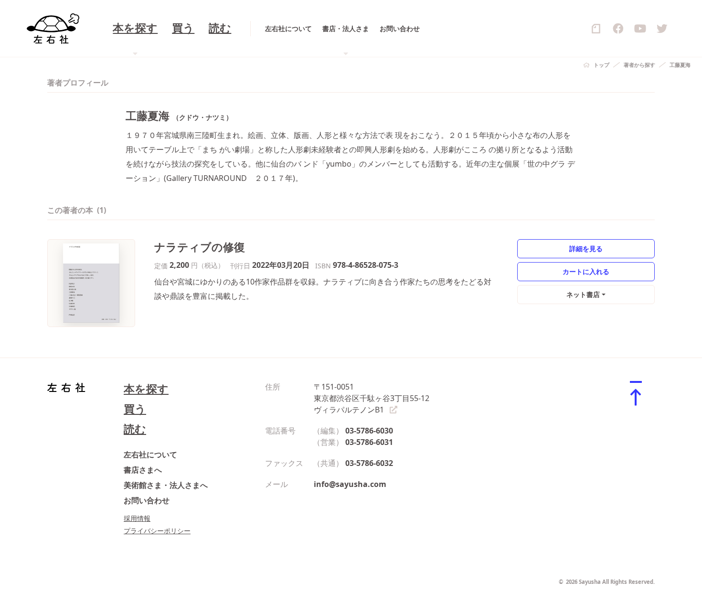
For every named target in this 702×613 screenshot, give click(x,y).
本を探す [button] (135, 28)
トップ (601, 64)
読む (220, 28)
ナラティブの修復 (199, 247)
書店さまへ (143, 470)
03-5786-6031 (369, 442)
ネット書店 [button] (583, 294)
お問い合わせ (400, 28)
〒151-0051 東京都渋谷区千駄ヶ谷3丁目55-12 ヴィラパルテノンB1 (371, 398)
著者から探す (639, 64)
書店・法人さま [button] (345, 28)
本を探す (146, 388)
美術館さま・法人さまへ (166, 485)
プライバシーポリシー (157, 530)
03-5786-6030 (369, 430)
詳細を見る (586, 248)
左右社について (288, 28)
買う (183, 28)
